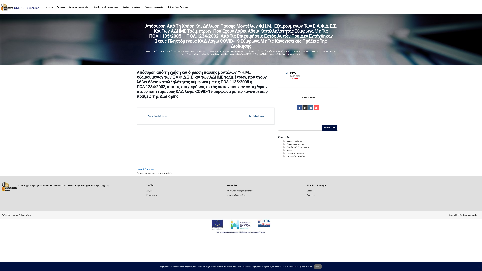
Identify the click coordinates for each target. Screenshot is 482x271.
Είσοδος (311, 191)
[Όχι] (479, 267)
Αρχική (49, 7)
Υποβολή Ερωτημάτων (236, 195)
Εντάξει (318, 267)
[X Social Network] (305, 107)
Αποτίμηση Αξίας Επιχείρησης (240, 191)
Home (148, 51)
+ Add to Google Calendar (157, 116)
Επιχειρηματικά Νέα (79, 7)
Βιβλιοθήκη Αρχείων (178, 7)
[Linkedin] (310, 107)
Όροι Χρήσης (26, 215)
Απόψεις (61, 7)
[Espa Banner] (241, 226)
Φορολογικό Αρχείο (154, 7)
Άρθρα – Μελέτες (131, 7)
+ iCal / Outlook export (256, 116)
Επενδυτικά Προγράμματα (106, 7)
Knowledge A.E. (470, 215)
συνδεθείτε (167, 173)
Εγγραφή (311, 195)
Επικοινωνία (151, 195)
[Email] (316, 107)
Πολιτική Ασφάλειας (10, 215)
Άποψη (290, 150)
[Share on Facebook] (299, 107)
